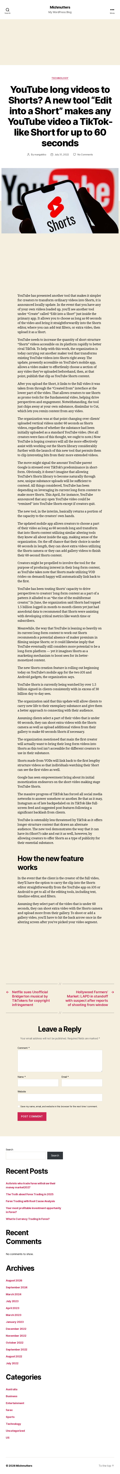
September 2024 (16, 1287)
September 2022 (16, 1349)
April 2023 (12, 1308)
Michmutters (60, 7)
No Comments (85, 154)
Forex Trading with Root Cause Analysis (30, 1201)
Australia (11, 1389)
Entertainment (15, 1403)
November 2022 (16, 1335)
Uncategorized (15, 1430)
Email (65, 1077)
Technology (60, 78)
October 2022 (14, 1342)
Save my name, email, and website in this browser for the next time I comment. (58, 1106)
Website (22, 1091)
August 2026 (14, 1280)
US (7, 1437)
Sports (10, 1416)
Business (11, 1396)
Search (9, 1149)
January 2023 (15, 1321)
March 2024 (13, 1294)
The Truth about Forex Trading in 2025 (29, 1194)
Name (22, 1077)
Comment (24, 1048)
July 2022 (12, 1363)
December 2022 (16, 1328)
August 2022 (14, 1356)
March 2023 (13, 1315)
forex (9, 1410)
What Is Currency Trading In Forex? (28, 1218)
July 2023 (12, 1301)
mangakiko (40, 154)
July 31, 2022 (62, 154)
